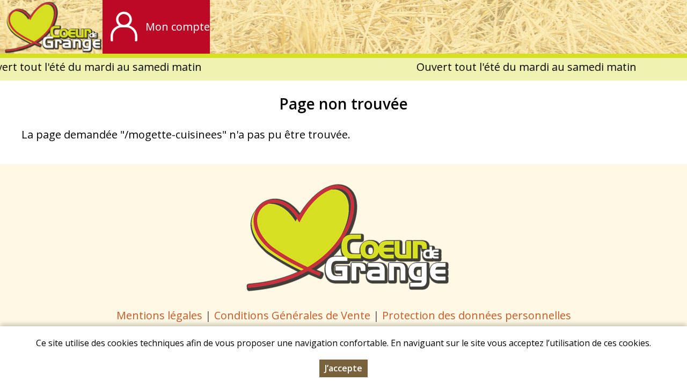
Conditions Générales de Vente (293, 315)
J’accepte (343, 368)
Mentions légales (159, 315)
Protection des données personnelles (476, 315)
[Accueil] (51, 27)
